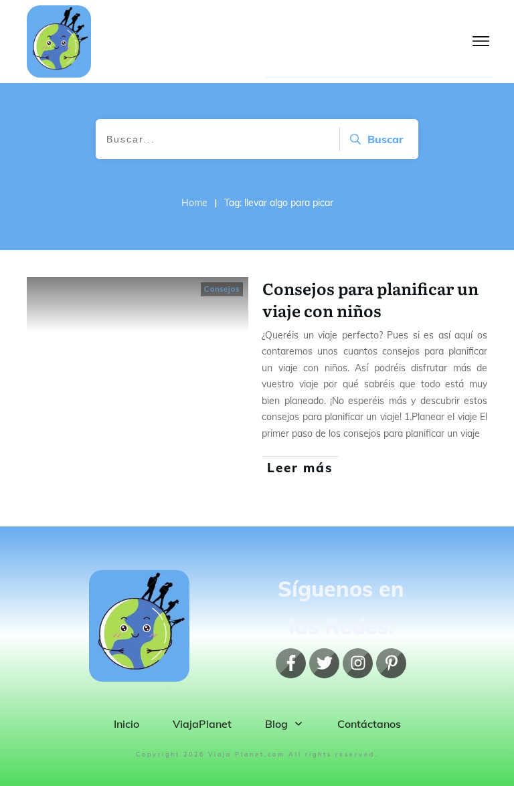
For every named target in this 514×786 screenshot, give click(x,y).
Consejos (222, 289)
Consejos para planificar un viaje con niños (370, 299)
